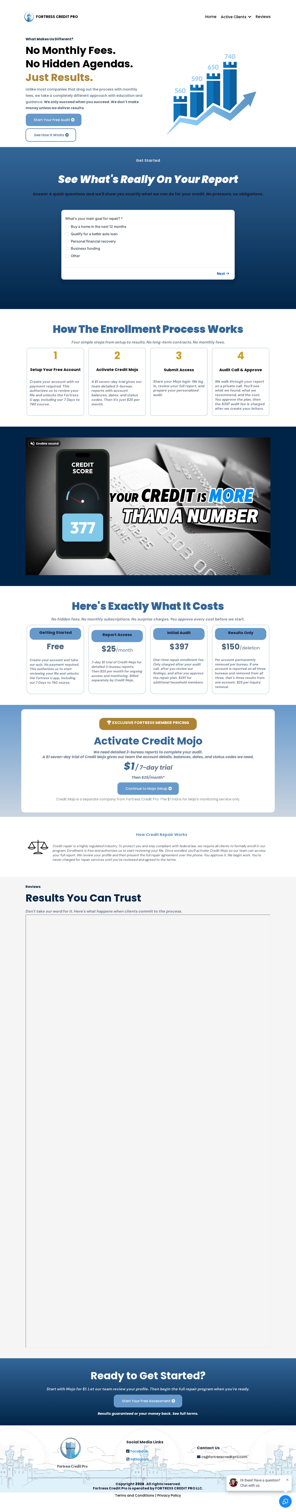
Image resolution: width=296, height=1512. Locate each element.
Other (75, 256)
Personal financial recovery (93, 241)
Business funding (85, 248)
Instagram (139, 1459)
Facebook (139, 1451)
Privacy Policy (169, 1495)
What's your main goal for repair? (94, 218)
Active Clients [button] (234, 16)
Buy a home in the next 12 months (98, 226)
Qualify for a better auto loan (94, 234)
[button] (223, 273)
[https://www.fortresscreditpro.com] (29, 16)
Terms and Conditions (135, 1495)
